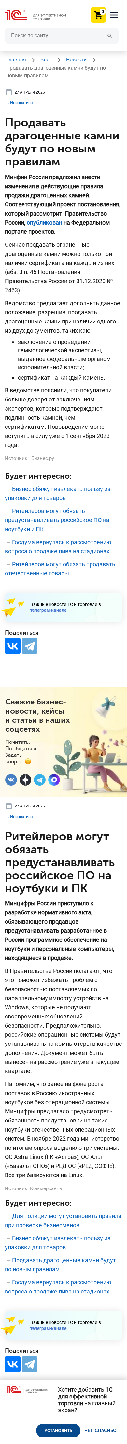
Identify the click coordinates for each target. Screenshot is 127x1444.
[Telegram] (29, 646)
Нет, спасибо (100, 1430)
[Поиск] (110, 36)
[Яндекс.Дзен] (25, 780)
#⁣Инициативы (20, 102)
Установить (58, 1430)
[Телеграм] (40, 780)
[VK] (11, 780)
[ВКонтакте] (13, 646)
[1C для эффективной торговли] (40, 15)
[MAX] (54, 780)
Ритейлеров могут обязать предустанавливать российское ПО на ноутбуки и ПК (57, 519)
